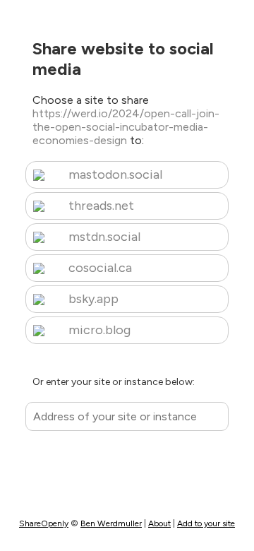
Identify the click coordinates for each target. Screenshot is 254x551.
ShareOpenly (43, 523)
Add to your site (206, 523)
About (159, 523)
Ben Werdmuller (111, 523)
